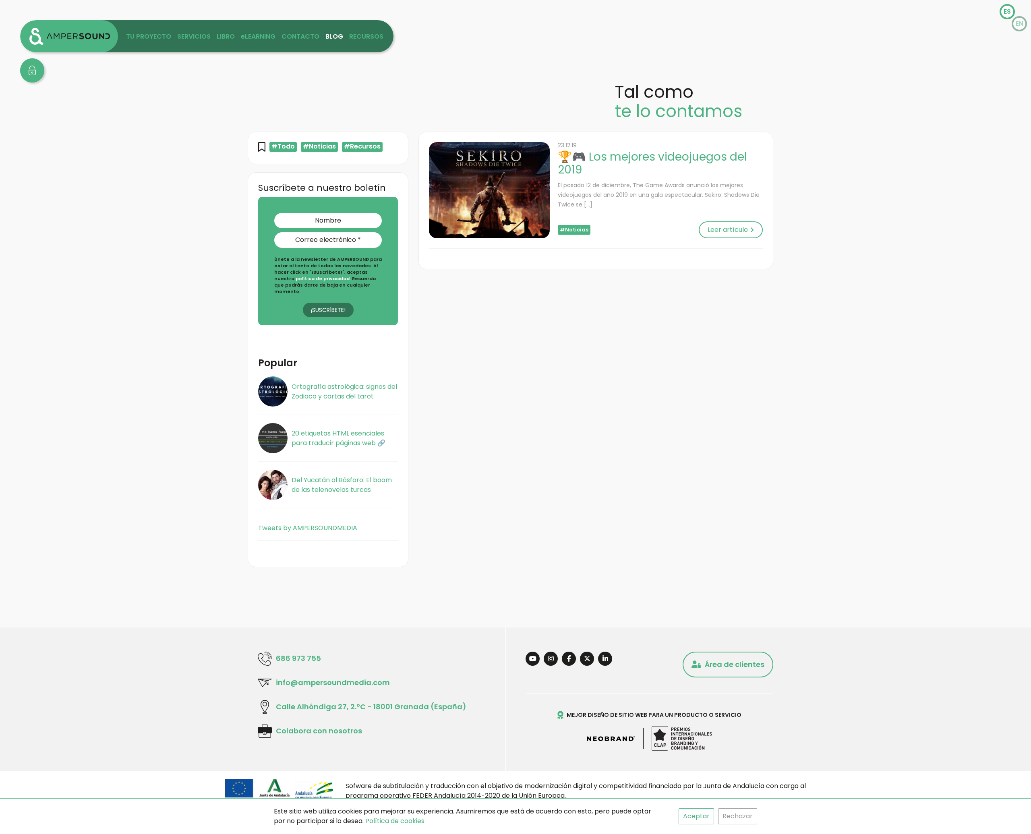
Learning (258, 36)
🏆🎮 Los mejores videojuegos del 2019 (652, 163)
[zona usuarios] (32, 70)
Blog (334, 36)
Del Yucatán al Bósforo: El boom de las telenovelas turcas (342, 484)
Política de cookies (394, 821)
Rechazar (738, 816)
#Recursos (362, 146)
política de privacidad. (324, 278)
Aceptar (696, 816)
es (1007, 11)
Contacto (300, 36)
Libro (226, 36)
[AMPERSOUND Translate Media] (69, 36)
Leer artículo (728, 229)
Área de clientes (734, 664)
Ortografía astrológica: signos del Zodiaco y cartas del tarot (344, 391)
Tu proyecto (148, 36)
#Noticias (319, 146)
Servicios (194, 36)
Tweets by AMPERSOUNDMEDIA (307, 528)
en (1019, 23)
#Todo (283, 146)
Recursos (366, 36)
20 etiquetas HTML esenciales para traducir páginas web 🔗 (338, 438)
